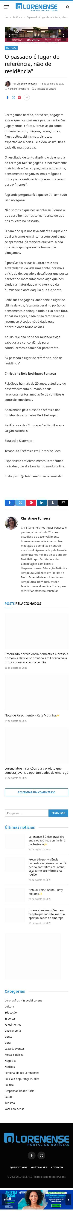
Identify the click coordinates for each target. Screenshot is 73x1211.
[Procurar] (67, 7)
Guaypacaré (39, 1167)
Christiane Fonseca (27, 83)
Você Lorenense (14, 1109)
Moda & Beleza (14, 1054)
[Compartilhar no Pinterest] (19, 98)
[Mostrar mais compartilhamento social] (27, 98)
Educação (11, 1012)
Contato (57, 1167)
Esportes (10, 1018)
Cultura (9, 1006)
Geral (8, 1042)
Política (9, 1085)
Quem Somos (18, 1167)
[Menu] (6, 7)
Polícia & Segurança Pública (22, 1079)
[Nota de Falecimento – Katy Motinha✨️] (36, 692)
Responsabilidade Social (20, 1091)
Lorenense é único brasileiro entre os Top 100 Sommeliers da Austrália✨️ (47, 840)
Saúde (9, 1097)
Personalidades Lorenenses (22, 1073)
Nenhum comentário (18, 88)
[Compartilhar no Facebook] (7, 98)
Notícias (11, 47)
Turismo (10, 1103)
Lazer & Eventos (15, 1048)
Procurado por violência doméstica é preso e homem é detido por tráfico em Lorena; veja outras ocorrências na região (36, 658)
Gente (8, 1036)
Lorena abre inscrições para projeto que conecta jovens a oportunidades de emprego (36, 770)
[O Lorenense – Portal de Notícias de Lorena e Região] (36, 7)
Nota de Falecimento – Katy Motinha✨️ (32, 715)
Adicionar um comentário (36, 792)
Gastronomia (13, 1030)
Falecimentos (13, 1024)
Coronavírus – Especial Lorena (23, 1000)
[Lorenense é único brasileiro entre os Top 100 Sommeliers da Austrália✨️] (15, 842)
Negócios (10, 1060)
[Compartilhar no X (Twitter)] (13, 98)
